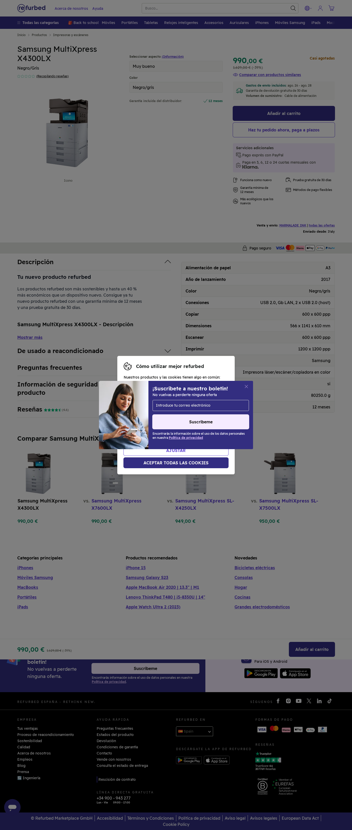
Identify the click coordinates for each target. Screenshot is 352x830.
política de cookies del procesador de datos (163, 426)
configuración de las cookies (149, 415)
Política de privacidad (156, 420)
